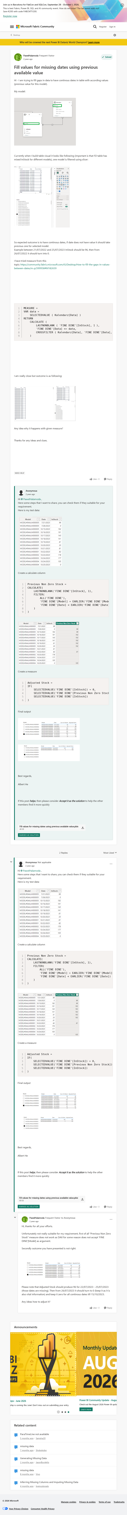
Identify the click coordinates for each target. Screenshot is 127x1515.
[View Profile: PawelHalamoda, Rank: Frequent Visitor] (18, 57)
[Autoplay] (58, 1411)
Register (103, 26)
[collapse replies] (11, 862)
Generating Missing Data (33, 1458)
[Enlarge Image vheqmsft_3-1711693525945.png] (49, 752)
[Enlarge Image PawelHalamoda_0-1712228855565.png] (52, 1269)
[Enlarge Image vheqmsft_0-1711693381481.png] (40, 541)
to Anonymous (68, 1217)
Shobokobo (41, 1450)
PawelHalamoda (30, 55)
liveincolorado (42, 1486)
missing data (27, 1446)
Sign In (112, 26)
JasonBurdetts (42, 1462)
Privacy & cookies (87, 1502)
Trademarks (119, 1502)
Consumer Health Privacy (43, 1508)
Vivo (38, 1474)
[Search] (95, 26)
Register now (10, 16)
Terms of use (105, 1502)
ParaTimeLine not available (34, 1434)
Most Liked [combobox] (110, 852)
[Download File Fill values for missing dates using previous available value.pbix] (82, 827)
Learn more (94, 42)
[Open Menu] (115, 35)
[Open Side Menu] (12, 26)
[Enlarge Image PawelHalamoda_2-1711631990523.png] (42, 197)
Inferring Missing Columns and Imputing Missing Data (49, 1482)
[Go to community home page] (35, 26)
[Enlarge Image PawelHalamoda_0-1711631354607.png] (45, 122)
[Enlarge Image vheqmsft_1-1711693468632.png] (49, 643)
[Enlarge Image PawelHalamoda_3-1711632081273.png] (45, 404)
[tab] (62, 1411)
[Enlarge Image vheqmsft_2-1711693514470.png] (49, 729)
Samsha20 (41, 1438)
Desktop (16, 35)
